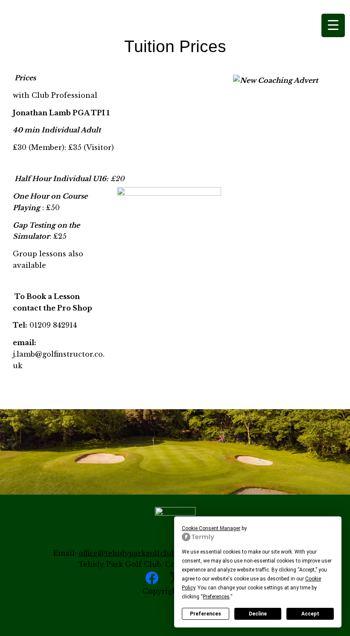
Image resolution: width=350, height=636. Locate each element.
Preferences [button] (216, 597)
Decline (258, 614)
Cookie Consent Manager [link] (211, 528)
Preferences (205, 614)
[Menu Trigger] (333, 25)
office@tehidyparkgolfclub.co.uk (138, 553)
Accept (310, 614)
